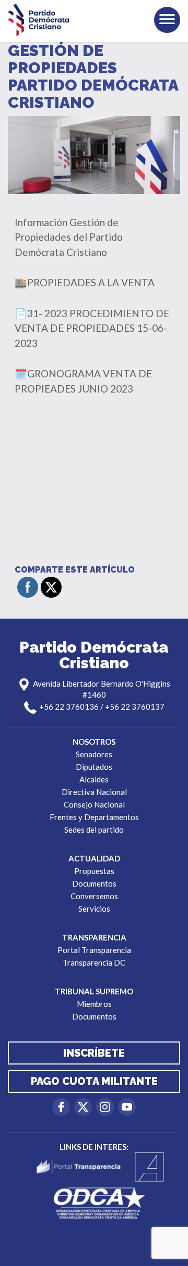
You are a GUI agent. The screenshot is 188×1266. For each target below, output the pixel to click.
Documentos (94, 883)
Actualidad (94, 858)
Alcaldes (94, 779)
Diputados (94, 766)
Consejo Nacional (94, 804)
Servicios (94, 908)
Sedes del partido (94, 829)
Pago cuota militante (94, 1081)
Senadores (94, 754)
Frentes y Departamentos (94, 817)
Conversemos (94, 896)
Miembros (94, 1004)
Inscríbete (94, 1053)
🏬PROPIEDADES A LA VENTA (85, 282)
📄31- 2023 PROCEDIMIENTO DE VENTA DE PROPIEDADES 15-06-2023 (92, 328)
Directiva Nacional (94, 792)
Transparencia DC (94, 962)
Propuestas (94, 871)
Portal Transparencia (94, 950)
